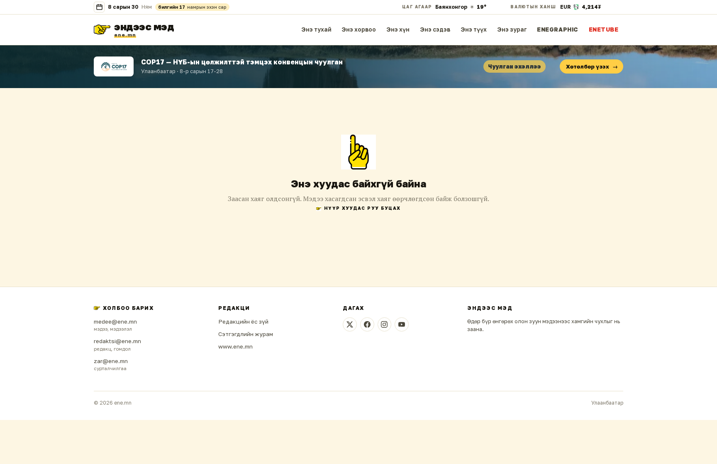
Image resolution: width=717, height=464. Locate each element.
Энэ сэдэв (435, 29)
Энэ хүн (398, 29)
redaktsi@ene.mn (117, 341)
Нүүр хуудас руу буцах (362, 208)
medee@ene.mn (115, 321)
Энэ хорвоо (358, 29)
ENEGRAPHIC (557, 29)
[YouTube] (402, 324)
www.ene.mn (235, 346)
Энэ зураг (512, 29)
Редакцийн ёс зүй (243, 321)
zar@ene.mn (111, 361)
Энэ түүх (474, 29)
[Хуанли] (99, 7)
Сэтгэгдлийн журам (245, 334)
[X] (350, 324)
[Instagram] (385, 324)
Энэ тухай (316, 29)
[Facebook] (367, 324)
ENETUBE (604, 29)
